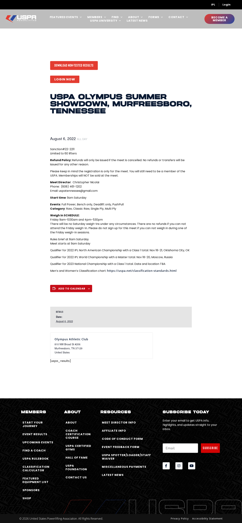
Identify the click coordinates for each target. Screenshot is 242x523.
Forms (153, 17)
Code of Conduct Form (122, 439)
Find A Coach (34, 450)
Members (94, 17)
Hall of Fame (77, 458)
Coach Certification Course (78, 434)
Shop (26, 498)
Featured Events (64, 17)
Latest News (137, 20)
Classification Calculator (35, 468)
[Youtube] (191, 465)
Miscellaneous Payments (124, 467)
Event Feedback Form (120, 447)
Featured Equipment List (35, 480)
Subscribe (210, 448)
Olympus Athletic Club (71, 339)
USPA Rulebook (35, 459)
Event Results (34, 434)
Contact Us (76, 477)
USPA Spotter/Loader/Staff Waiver (126, 457)
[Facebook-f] (166, 465)
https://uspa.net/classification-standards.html (142, 271)
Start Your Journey (32, 424)
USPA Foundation (76, 467)
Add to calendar (71, 288)
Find (115, 17)
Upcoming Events (37, 442)
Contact (176, 17)
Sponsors (31, 490)
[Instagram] (178, 465)
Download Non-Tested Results (74, 65)
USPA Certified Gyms (78, 447)
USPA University (103, 20)
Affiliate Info (114, 431)
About (133, 17)
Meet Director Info (119, 422)
